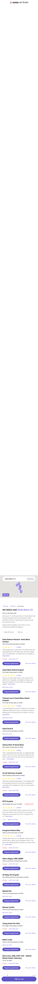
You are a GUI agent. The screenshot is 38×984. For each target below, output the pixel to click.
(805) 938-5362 (13, 790)
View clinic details (30, 663)
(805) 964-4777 (12, 659)
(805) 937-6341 (7, 734)
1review (18, 647)
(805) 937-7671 (12, 762)
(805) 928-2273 (12, 929)
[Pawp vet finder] (19, 2)
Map (7, 595)
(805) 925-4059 (7, 687)
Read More (6, 656)
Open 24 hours (8, 632)
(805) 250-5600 (12, 819)
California (13, 606)
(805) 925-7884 (12, 963)
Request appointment (11, 663)
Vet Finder (5, 606)
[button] (17, 585)
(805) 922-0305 (13, 880)
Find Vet (31, 579)
